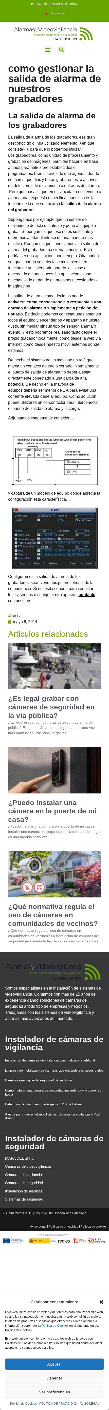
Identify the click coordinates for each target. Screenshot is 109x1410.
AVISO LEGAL (89, 1403)
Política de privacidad (63, 1226)
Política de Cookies (55, 1325)
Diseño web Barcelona (70, 1213)
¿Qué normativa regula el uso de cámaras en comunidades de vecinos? (53, 915)
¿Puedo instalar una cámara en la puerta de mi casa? (52, 811)
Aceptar (54, 1364)
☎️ (46, 13)
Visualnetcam (12, 1213)
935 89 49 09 (43, 1213)
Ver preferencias (54, 1392)
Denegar (54, 1378)
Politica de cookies (93, 1226)
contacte (87, 595)
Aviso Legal (38, 1226)
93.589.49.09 (56, 13)
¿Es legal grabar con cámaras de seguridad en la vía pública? (51, 707)
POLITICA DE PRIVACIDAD (58, 1403)
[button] (101, 1302)
